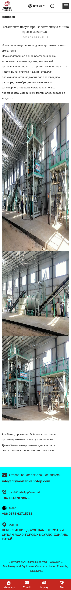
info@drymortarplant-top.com (26, 481)
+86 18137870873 (16, 498)
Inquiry (44, 587)
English (37, 5)
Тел (62, 587)
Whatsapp (9, 587)
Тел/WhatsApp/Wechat (24, 492)
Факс (12, 508)
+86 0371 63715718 (17, 513)
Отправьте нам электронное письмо (34, 475)
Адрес (13, 524)
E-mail (26, 587)
